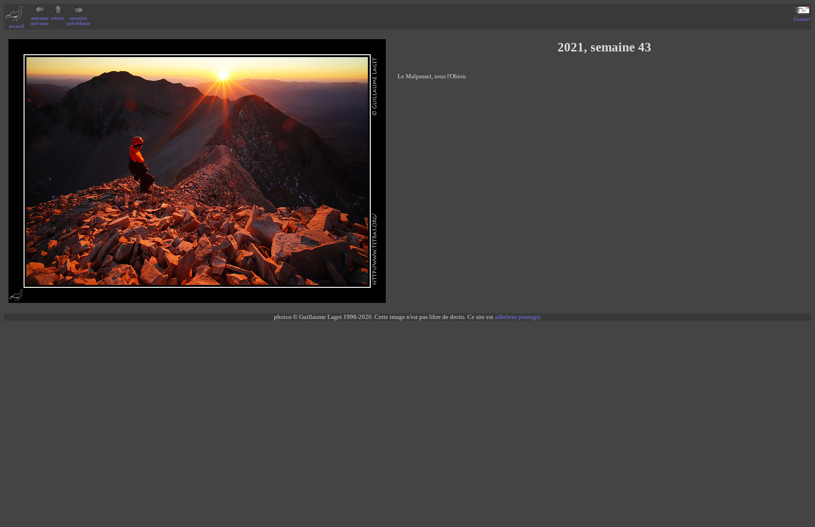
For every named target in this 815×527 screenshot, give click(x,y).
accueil (16, 26)
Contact (802, 19)
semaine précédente (78, 21)
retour (57, 18)
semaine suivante (40, 21)
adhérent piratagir (517, 316)
